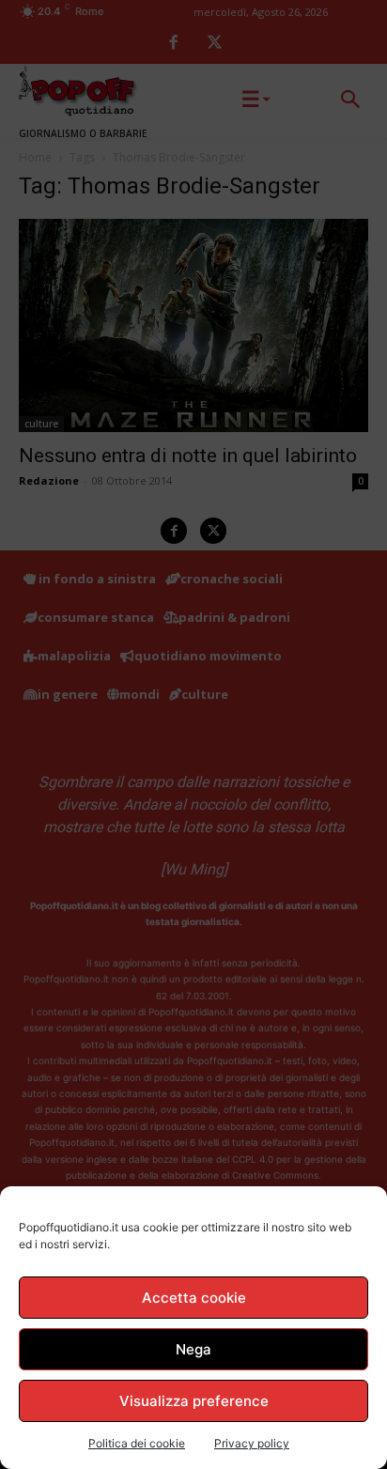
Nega (193, 1349)
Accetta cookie (194, 1298)
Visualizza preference (194, 1401)
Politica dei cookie (136, 1443)
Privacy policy (251, 1443)
